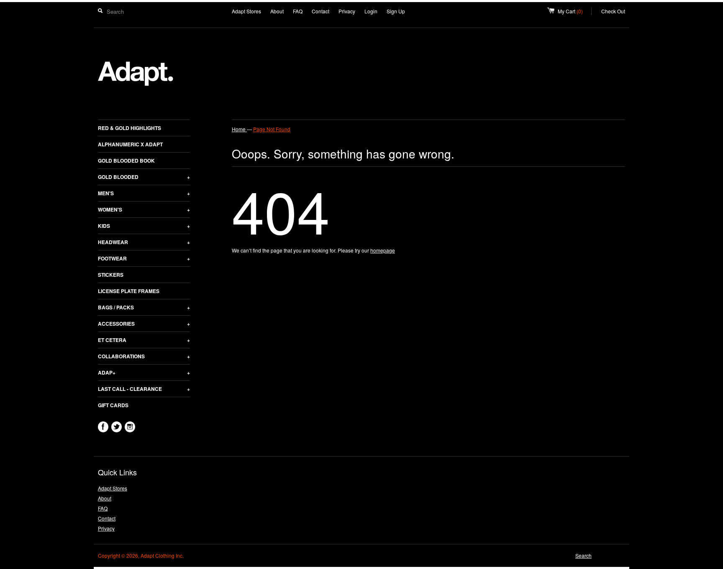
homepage (382, 250)
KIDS (144, 226)
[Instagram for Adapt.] (130, 426)
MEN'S (144, 193)
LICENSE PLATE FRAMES (128, 291)
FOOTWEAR (144, 258)
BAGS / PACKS (144, 307)
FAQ (298, 11)
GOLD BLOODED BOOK (126, 160)
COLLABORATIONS (144, 356)
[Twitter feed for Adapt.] (116, 426)
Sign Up (396, 11)
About (277, 11)
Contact (320, 11)
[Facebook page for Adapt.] (103, 426)
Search (583, 555)
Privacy (346, 11)
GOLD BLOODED (144, 177)
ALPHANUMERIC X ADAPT (130, 144)
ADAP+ (144, 372)
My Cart (575, 11)
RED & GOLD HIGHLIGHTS (129, 128)
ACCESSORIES (144, 323)
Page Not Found (271, 129)
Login (370, 11)
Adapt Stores (246, 11)
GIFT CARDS (113, 405)
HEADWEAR (144, 242)
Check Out (613, 11)
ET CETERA (144, 340)
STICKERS (110, 274)
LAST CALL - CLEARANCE (144, 389)
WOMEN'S (144, 209)
